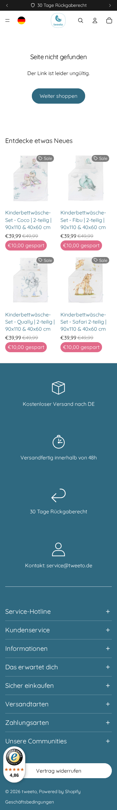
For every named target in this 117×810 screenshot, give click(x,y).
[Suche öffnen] (80, 20)
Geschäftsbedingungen (29, 802)
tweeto (29, 791)
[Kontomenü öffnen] (95, 20)
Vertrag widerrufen (58, 770)
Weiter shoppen (58, 96)
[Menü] (7, 20)
